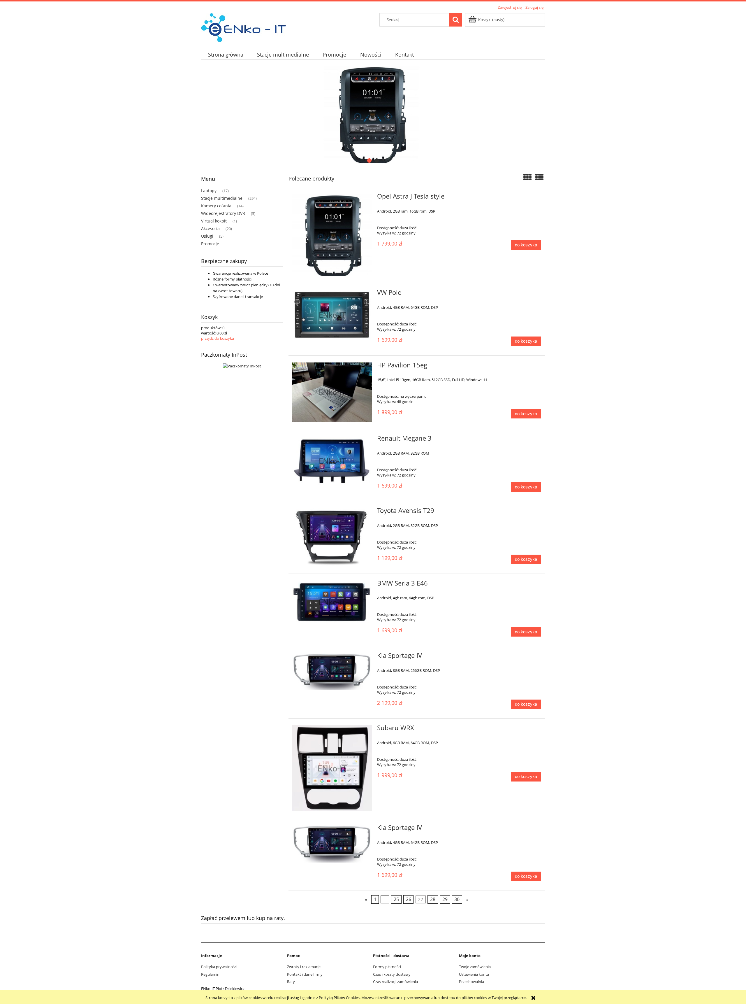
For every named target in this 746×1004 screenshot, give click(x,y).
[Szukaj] (455, 20)
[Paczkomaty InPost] (242, 365)
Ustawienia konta (474, 974)
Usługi (207, 236)
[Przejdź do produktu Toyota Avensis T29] (332, 537)
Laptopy (209, 190)
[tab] (369, 160)
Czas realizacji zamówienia (395, 981)
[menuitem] (225, 55)
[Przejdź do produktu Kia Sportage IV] (332, 671)
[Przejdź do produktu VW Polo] (332, 315)
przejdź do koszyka (217, 338)
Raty (291, 981)
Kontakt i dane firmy (305, 974)
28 (432, 899)
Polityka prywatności (219, 966)
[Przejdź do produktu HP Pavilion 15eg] (332, 392)
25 (396, 899)
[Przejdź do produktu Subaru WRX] (332, 768)
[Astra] (373, 115)
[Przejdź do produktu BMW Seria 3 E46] (332, 602)
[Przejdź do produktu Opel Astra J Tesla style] (332, 235)
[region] (373, 115)
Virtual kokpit (214, 221)
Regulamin (210, 974)
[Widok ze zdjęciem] (527, 177)
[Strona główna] (243, 27)
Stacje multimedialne (221, 198)
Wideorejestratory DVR (223, 213)
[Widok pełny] (539, 177)
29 (445, 899)
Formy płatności (387, 966)
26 (408, 899)
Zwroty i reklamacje (304, 966)
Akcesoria (210, 228)
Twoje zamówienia (475, 966)
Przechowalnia (471, 981)
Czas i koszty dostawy (392, 974)
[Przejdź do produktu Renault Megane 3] (332, 461)
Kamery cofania (216, 205)
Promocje (210, 243)
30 (457, 899)
